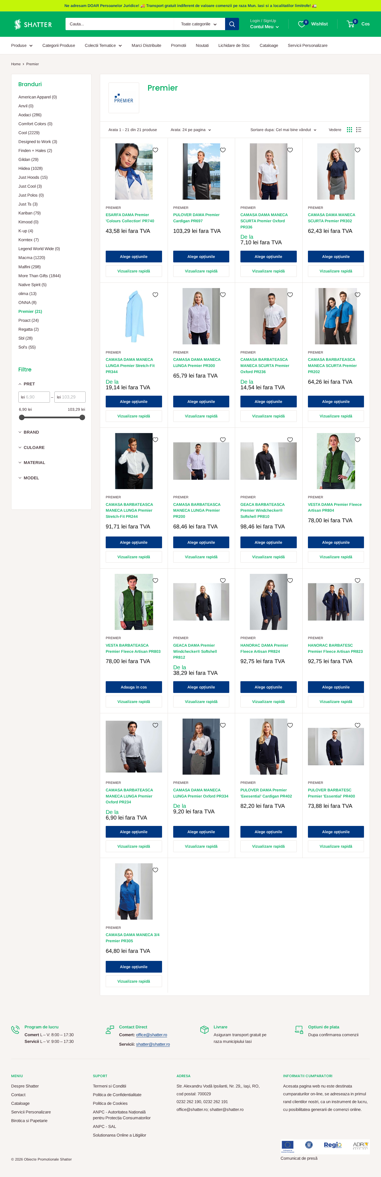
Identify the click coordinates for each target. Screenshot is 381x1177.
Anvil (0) (25, 105)
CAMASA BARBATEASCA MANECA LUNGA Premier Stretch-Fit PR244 (129, 510)
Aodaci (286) (30, 114)
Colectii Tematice (100, 45)
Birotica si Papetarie (29, 1120)
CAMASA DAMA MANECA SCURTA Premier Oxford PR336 (264, 220)
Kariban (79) (29, 213)
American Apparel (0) (37, 97)
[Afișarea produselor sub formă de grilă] (349, 129)
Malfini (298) (29, 266)
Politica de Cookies (110, 1103)
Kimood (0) (28, 221)
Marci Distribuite (146, 45)
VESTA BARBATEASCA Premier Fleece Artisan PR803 (133, 648)
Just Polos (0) (31, 195)
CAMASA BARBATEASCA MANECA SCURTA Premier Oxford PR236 (264, 365)
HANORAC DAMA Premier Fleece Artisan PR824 (264, 648)
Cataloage (269, 45)
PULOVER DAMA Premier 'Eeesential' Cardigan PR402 (266, 793)
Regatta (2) (28, 329)
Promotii (178, 45)
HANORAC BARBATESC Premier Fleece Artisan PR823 (335, 648)
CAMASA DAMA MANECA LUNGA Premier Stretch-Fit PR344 (130, 365)
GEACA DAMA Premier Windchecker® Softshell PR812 (195, 651)
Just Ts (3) (28, 204)
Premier (32, 64)
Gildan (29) (28, 159)
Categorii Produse (58, 45)
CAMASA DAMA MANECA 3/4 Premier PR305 (133, 937)
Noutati (202, 45)
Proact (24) (28, 320)
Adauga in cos (134, 687)
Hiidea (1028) (30, 168)
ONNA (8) (27, 302)
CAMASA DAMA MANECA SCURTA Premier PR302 (331, 217)
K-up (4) (25, 230)
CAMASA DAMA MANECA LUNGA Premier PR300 (196, 362)
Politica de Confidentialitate (117, 1094)
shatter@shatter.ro (153, 1044)
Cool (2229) (29, 132)
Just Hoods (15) (33, 177)
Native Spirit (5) (32, 284)
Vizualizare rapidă (133, 271)
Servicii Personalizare (307, 45)
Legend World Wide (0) (39, 248)
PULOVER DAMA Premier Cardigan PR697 (196, 217)
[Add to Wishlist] (155, 150)
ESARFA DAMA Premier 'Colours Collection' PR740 (130, 217)
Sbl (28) (25, 338)
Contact (18, 1094)
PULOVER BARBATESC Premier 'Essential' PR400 (331, 793)
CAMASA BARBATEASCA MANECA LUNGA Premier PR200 (196, 510)
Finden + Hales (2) (35, 150)
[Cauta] (232, 24)
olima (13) (27, 293)
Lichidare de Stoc (234, 45)
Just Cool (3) (30, 186)
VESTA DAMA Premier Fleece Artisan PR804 (335, 507)
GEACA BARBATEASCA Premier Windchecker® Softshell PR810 (262, 510)
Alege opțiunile (134, 256)
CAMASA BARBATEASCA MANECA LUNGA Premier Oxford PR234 (129, 796)
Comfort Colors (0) (35, 123)
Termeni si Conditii (109, 1086)
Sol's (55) (27, 347)
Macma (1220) (31, 257)
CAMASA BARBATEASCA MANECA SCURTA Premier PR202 (332, 365)
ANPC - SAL (104, 1126)
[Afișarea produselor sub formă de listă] (358, 129)
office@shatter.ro (151, 1034)
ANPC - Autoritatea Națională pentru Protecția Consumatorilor (122, 1115)
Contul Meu (262, 27)
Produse (18, 45)
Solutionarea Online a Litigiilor (119, 1135)
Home (16, 64)
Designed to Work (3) (37, 141)
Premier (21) (30, 311)
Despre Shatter (25, 1086)
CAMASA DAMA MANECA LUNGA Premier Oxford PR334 (200, 793)
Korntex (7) (28, 239)
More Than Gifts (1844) (39, 275)
